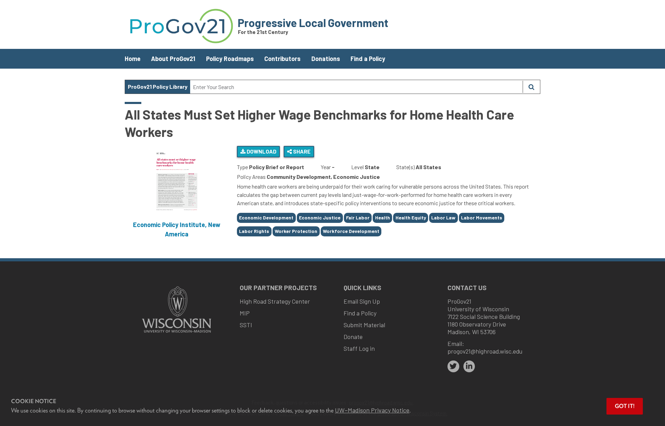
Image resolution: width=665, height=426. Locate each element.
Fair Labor (358, 217)
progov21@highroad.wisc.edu (484, 351)
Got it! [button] (625, 406)
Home (133, 58)
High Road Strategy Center (275, 301)
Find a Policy (368, 58)
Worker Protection (296, 231)
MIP (245, 313)
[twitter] (453, 366)
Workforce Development (351, 231)
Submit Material (364, 325)
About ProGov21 (173, 58)
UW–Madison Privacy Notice (372, 410)
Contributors (282, 58)
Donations (325, 58)
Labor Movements (481, 217)
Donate (353, 336)
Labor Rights (254, 231)
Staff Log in (359, 348)
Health (382, 217)
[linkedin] (469, 366)
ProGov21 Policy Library (157, 86)
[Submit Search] (531, 87)
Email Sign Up (362, 301)
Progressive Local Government (313, 22)
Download (261, 151)
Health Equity (411, 217)
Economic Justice (319, 217)
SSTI (246, 325)
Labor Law (443, 217)
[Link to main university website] (176, 333)
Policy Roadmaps (230, 58)
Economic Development (266, 217)
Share (301, 151)
